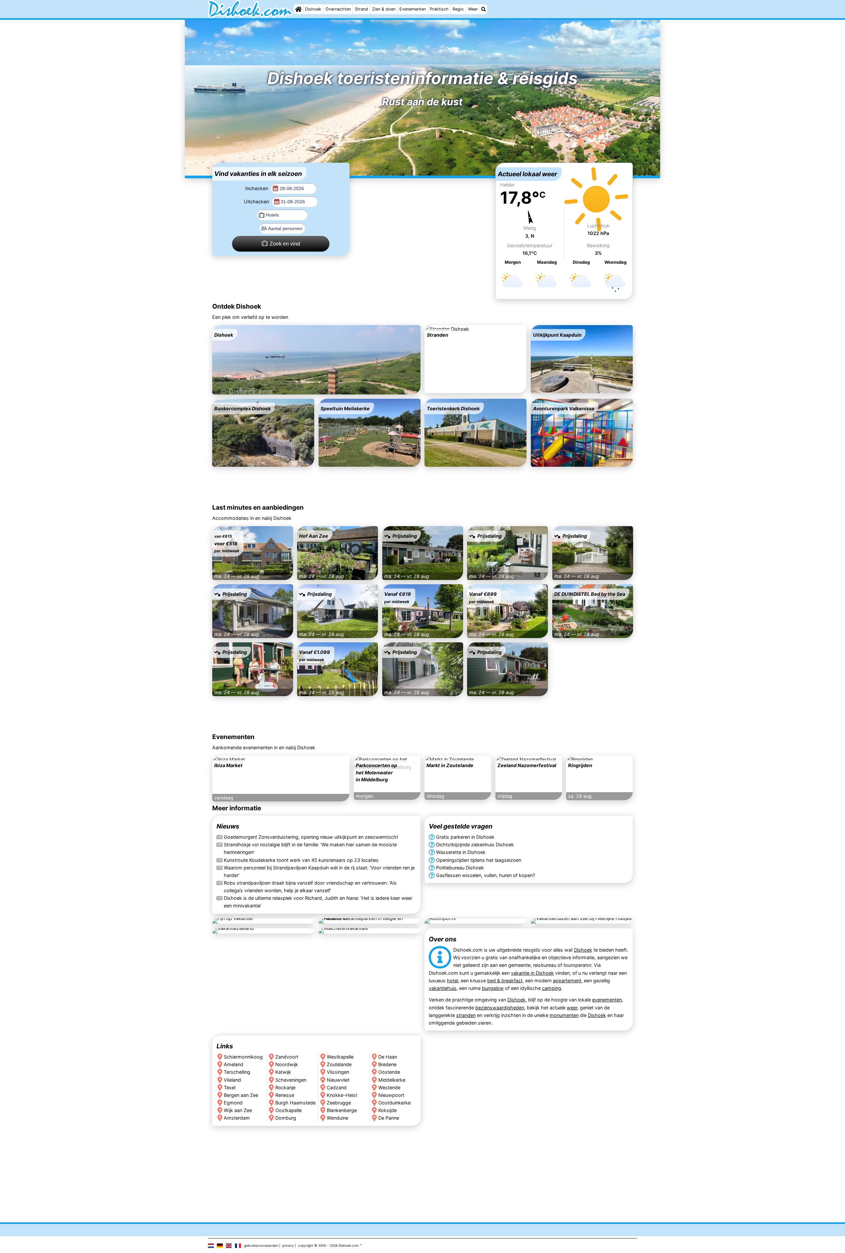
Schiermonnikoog (243, 1057)
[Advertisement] (422, 204)
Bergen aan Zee (241, 1095)
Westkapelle (340, 1057)
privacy (288, 1245)
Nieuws (228, 826)
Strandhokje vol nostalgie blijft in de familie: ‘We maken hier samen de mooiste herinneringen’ (310, 848)
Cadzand (337, 1087)
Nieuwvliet (338, 1079)
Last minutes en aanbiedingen (258, 507)
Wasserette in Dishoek (461, 852)
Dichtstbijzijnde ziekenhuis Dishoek (475, 845)
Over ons (442, 939)
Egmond (233, 1102)
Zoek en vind (285, 244)
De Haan (387, 1057)
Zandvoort (286, 1057)
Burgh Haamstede (295, 1102)
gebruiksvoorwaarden (261, 1245)
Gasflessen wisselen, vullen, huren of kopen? (485, 875)
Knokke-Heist (342, 1095)
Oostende (389, 1072)
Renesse (284, 1095)
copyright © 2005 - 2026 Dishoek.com (328, 1245)
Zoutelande (339, 1064)
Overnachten (338, 9)
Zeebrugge (339, 1102)
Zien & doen (383, 9)
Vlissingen (338, 1072)
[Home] (298, 9)
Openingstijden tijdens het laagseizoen (478, 860)
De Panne (388, 1118)
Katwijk (283, 1072)
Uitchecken (257, 201)
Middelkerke (391, 1079)
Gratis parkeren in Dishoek (465, 837)
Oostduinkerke (394, 1102)
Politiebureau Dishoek (460, 867)
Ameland (233, 1064)
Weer (473, 9)
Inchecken (257, 188)
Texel (229, 1087)
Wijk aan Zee (238, 1110)
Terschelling (237, 1072)
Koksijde (387, 1110)
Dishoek (313, 9)
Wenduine (337, 1118)
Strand (361, 9)
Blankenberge (342, 1110)
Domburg (285, 1118)
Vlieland (232, 1079)
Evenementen (412, 9)
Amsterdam (237, 1118)
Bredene (387, 1064)
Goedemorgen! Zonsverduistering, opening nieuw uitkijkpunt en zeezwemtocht (311, 837)
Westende (389, 1087)
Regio (458, 9)
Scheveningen (290, 1079)
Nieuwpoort (391, 1095)
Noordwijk (286, 1064)
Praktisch (439, 9)
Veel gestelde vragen (460, 826)
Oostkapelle (288, 1110)
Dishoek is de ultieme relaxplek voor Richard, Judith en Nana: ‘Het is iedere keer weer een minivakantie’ (318, 901)
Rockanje (285, 1087)
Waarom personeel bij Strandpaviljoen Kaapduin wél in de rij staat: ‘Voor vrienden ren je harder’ (319, 871)
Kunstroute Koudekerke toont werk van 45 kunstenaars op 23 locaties (301, 860)
